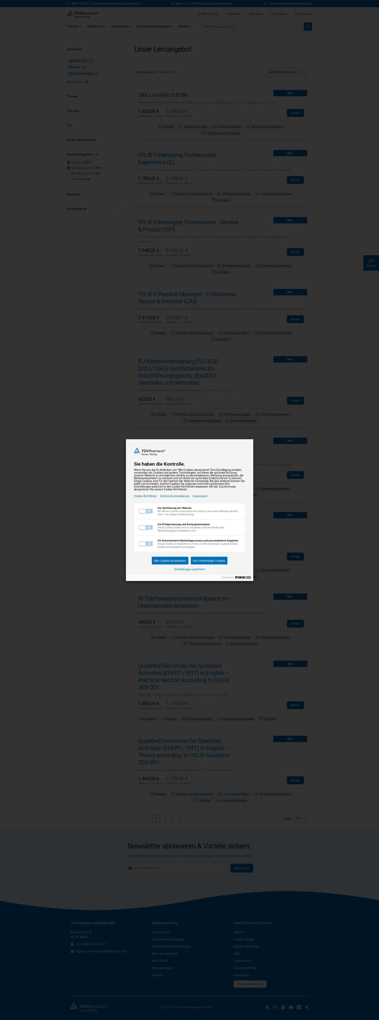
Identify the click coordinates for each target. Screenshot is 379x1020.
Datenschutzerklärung (174, 496)
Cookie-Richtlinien (145, 496)
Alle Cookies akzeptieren (170, 560)
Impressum (200, 496)
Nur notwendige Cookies (209, 560)
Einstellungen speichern (189, 569)
